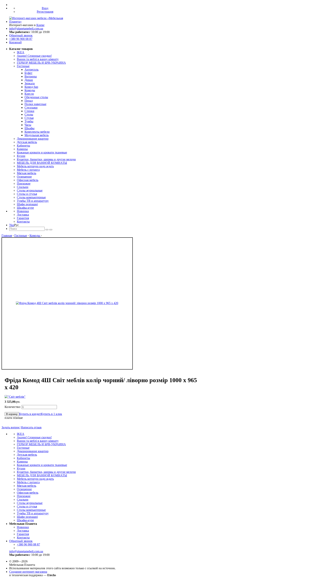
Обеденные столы (36, 97)
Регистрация (45, 11)
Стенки (29, 111)
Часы (28, 124)
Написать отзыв (31, 427)
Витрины (31, 76)
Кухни (21, 156)
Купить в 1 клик (51, 414)
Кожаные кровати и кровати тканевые (42, 152)
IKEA (20, 52)
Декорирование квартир (32, 138)
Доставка (23, 214)
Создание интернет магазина (28, 571)
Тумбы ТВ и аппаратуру (33, 200)
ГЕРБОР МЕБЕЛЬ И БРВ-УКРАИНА (41, 62)
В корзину (12, 414)
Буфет (28, 73)
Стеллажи (31, 107)
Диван (29, 80)
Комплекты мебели (37, 131)
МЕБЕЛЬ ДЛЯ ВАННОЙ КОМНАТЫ (42, 162)
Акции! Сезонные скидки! (34, 55)
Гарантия (23, 218)
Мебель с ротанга (28, 169)
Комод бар (31, 86)
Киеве (40, 25)
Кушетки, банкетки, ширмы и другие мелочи (46, 159)
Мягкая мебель (26, 173)
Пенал (29, 100)
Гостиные (23, 66)
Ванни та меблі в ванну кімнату (38, 59)
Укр (11, 225)
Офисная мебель (27, 180)
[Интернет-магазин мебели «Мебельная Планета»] (41, 21)
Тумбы (29, 121)
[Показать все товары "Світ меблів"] (15, 396)
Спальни (22, 187)
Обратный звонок (21, 35)
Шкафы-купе (25, 207)
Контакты (23, 221)
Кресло (29, 93)
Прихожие (23, 183)
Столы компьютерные (31, 197)
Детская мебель (27, 142)
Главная (7, 235)
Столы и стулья (27, 194)
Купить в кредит (30, 414)
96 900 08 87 (20, 38)
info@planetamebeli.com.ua (26, 28)
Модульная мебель (37, 135)
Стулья (29, 118)
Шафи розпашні (27, 204)
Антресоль (32, 69)
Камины (22, 149)
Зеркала (30, 83)
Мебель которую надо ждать (35, 166)
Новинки (23, 211)
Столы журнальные (30, 190)
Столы (29, 114)
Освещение (24, 176)
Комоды (30, 90)
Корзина (15, 42)
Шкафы (29, 128)
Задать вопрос (11, 427)
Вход (45, 8)
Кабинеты (23, 145)
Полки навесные (35, 104)
